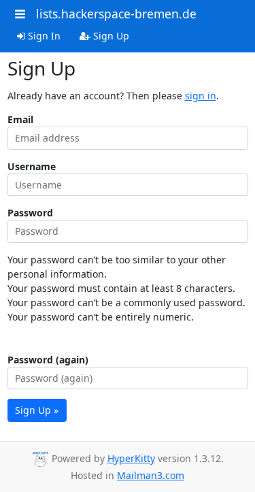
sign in (200, 95)
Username (31, 166)
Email (20, 119)
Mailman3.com (150, 475)
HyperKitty (131, 458)
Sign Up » (36, 410)
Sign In (43, 35)
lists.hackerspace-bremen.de (116, 13)
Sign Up (109, 35)
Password (30, 212)
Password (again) (47, 359)
